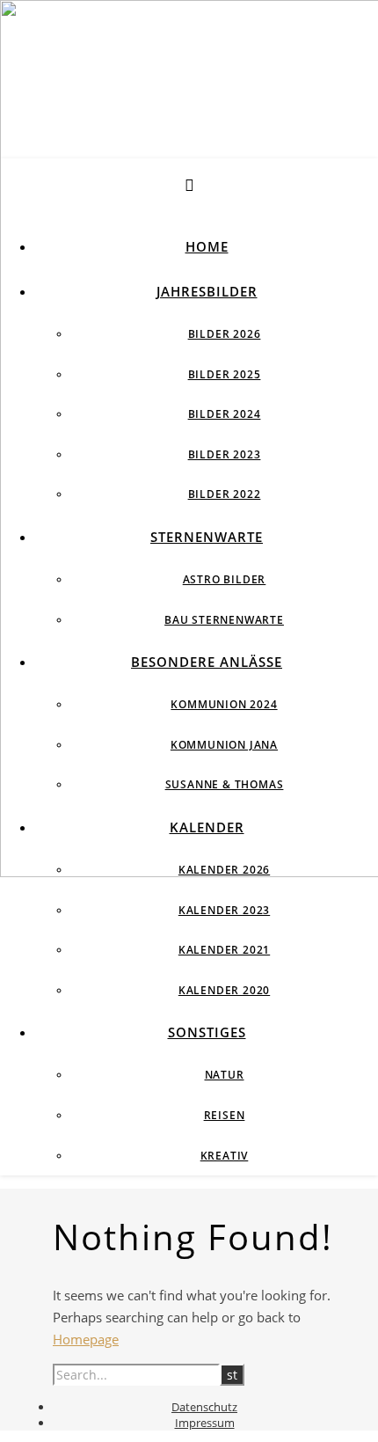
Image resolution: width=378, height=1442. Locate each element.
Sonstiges (207, 1032)
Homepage (86, 1339)
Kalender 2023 (224, 910)
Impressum (205, 1423)
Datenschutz (204, 1407)
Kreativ (224, 1155)
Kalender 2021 (224, 949)
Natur (224, 1074)
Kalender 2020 (224, 990)
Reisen (224, 1115)
